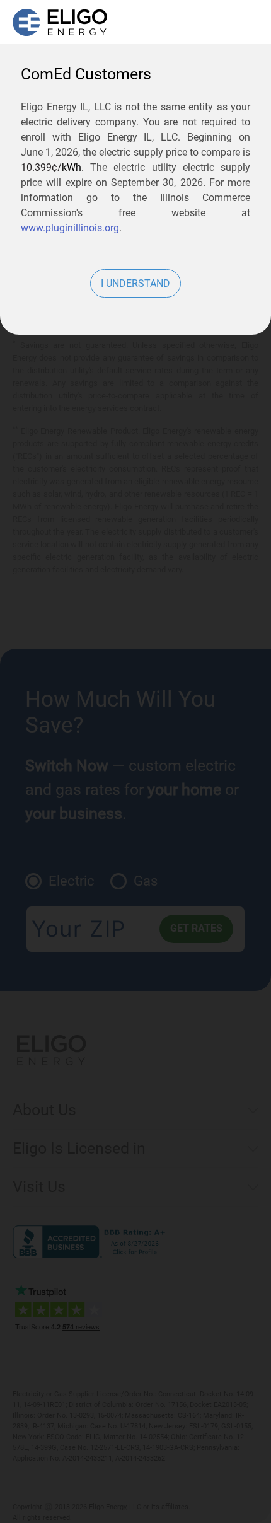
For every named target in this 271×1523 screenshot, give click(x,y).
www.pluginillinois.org (70, 228)
